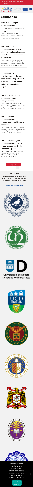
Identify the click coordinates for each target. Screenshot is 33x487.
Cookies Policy (17, 484)
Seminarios (12, 1)
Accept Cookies (16, 481)
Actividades (4, 1)
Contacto (20, 1)
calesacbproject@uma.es (14, 185)
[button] (30, 9)
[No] (31, 474)
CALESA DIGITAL (6, 3)
